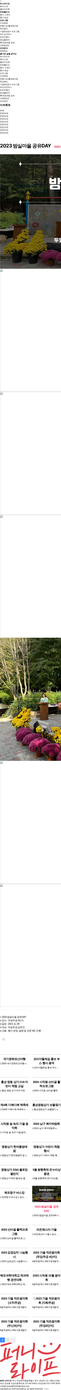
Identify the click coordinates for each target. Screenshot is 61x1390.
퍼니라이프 (5, 3)
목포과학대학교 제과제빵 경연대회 (14, 1277)
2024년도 (4, 119)
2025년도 (4, 116)
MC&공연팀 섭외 (7, 42)
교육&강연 (4, 45)
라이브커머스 (6, 34)
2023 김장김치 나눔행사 (14, 1254)
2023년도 (4, 122)
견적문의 (4, 48)
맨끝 (13, 1340)
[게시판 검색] (57, 1047)
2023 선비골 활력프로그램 (14, 1231)
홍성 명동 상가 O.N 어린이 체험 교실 (14, 1084)
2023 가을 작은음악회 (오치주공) (14, 1300)
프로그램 (4, 20)
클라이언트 (5, 9)
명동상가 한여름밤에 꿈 (14, 1148)
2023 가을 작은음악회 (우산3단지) (14, 1323)
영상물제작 (5, 40)
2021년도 (4, 127)
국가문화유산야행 (14, 1059)
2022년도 (4, 124)
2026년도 (4, 113)
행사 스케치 (5, 15)
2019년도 (4, 133)
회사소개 (4, 6)
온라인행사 (5, 37)
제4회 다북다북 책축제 (14, 1105)
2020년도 (4, 130)
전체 (2, 110)
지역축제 (4, 23)
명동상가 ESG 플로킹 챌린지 (14, 1171)
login (46, 1389)
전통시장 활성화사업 (9, 26)
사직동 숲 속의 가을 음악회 (14, 1126)
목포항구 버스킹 (14, 1192)
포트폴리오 (5, 12)
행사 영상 (4, 17)
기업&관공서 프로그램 (9, 31)
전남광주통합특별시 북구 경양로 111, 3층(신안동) (38, 1381)
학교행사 (4, 29)
